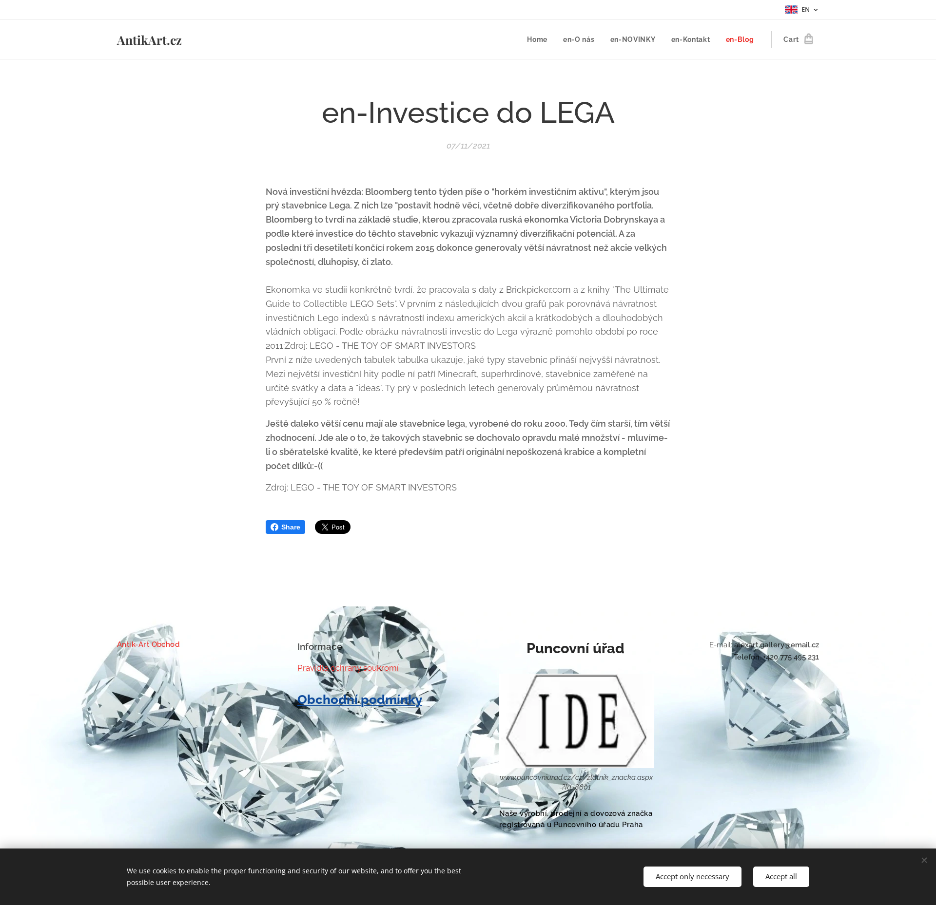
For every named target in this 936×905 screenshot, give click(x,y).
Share (290, 527)
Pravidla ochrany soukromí (348, 668)
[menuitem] (540, 39)
